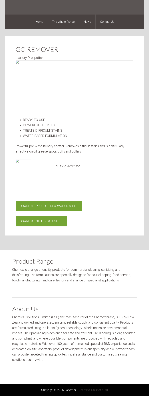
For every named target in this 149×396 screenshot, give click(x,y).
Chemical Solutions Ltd (93, 390)
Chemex (74, 7)
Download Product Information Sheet (49, 206)
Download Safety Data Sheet (41, 221)
